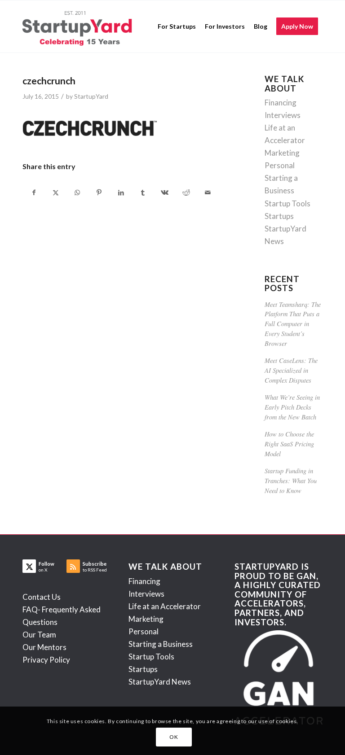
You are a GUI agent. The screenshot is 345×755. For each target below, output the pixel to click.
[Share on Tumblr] (142, 192)
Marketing (282, 152)
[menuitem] (176, 26)
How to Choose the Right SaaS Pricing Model (289, 444)
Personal (280, 165)
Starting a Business (160, 644)
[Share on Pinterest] (99, 192)
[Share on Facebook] (33, 192)
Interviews (283, 115)
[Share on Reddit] (186, 192)
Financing (280, 102)
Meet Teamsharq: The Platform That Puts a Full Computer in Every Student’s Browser (293, 324)
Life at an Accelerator (164, 606)
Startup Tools (287, 203)
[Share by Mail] (208, 192)
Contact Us (41, 597)
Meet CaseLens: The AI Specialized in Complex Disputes (291, 370)
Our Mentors (44, 647)
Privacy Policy (46, 659)
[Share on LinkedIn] (121, 192)
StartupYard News (159, 681)
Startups (279, 216)
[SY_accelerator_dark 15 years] (79, 26)
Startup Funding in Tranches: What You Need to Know (291, 480)
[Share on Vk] (164, 192)
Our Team (39, 634)
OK (173, 736)
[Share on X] (55, 192)
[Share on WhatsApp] (77, 192)
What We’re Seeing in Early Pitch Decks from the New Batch (292, 407)
